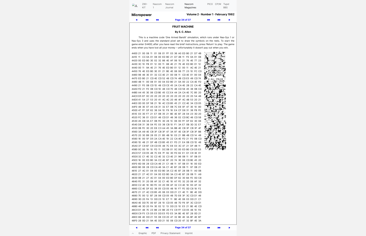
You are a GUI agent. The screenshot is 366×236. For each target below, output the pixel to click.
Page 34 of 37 (183, 19)
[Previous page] (137, 20)
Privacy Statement (170, 233)
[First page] (147, 20)
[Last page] (219, 20)
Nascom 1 (157, 6)
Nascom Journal (169, 6)
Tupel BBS (226, 6)
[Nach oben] (132, 233)
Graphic (143, 233)
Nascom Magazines (190, 6)
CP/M (218, 4)
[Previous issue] (157, 20)
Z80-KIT (144, 6)
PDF (154, 233)
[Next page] (229, 20)
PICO (210, 4)
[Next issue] (209, 20)
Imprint (189, 233)
